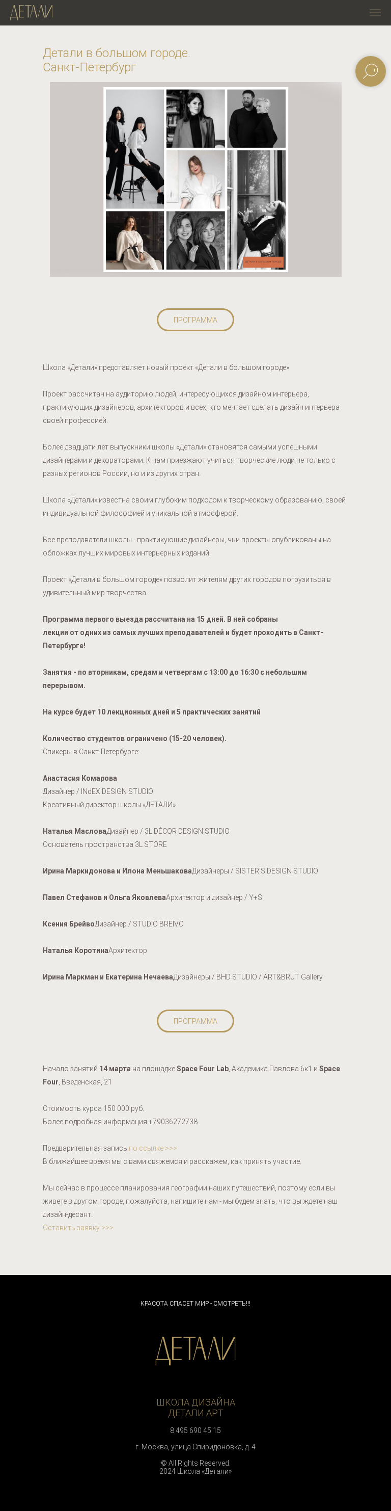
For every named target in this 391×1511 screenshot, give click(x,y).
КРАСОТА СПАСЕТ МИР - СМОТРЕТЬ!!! (195, 1303)
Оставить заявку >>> (78, 1228)
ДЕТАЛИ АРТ (196, 1413)
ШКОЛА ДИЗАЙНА (195, 1402)
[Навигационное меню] (375, 12)
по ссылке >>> (153, 1148)
